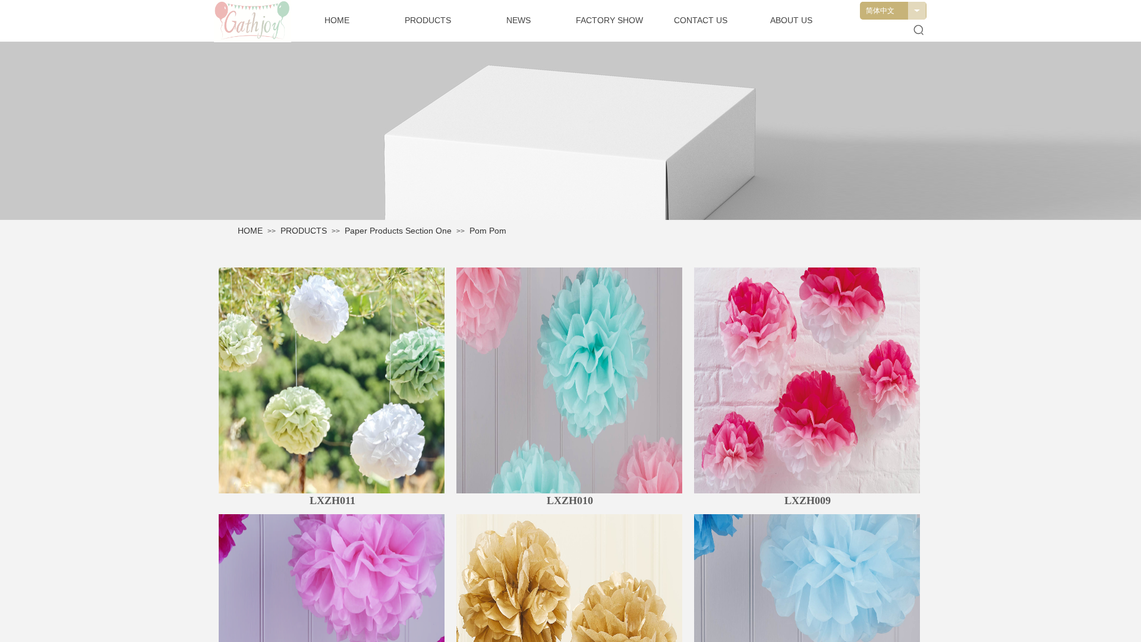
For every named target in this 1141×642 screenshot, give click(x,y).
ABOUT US (791, 20)
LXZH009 (807, 500)
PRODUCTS (303, 230)
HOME (250, 230)
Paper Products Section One (398, 230)
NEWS (518, 20)
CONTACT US (700, 20)
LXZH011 (332, 500)
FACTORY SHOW (609, 20)
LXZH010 (570, 500)
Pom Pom (487, 230)
